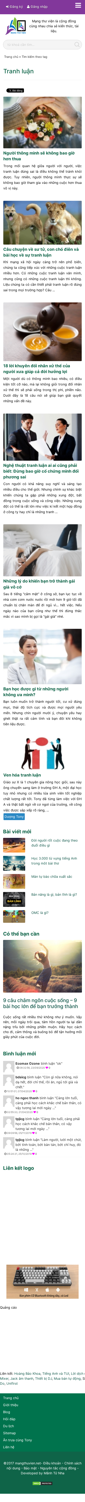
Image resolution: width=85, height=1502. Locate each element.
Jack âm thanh (21, 1378)
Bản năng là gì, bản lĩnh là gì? (54, 894)
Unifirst (12, 1383)
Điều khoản (52, 1463)
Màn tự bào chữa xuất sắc (51, 876)
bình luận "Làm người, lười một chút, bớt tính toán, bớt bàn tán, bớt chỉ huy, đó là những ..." (44, 1146)
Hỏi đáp (9, 1419)
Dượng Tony (14, 817)
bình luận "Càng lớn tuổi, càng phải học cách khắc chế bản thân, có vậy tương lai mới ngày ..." (44, 1105)
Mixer (4, 1378)
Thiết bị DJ (43, 1378)
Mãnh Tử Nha (54, 1473)
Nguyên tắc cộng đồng (58, 1468)
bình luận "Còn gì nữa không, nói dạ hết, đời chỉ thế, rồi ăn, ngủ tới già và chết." (42, 1084)
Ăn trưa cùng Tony (17, 1440)
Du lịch (8, 1426)
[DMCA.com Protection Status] (42, 1483)
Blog (6, 1412)
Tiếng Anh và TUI (55, 1373)
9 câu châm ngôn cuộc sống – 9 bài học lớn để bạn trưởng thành (40, 1003)
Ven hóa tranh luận (22, 775)
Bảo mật (30, 1468)
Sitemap (9, 1433)
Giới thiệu (10, 1405)
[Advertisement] (42, 1216)
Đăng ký (16, 7)
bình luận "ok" (38, 1065)
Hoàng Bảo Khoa (27, 1373)
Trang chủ (11, 1398)
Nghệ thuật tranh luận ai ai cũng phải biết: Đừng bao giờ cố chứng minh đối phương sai (41, 471)
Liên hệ (8, 1447)
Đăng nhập (39, 7)
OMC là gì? (39, 913)
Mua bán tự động (67, 1378)
